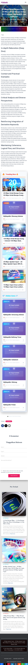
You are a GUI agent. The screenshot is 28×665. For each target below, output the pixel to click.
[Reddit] (19, 664)
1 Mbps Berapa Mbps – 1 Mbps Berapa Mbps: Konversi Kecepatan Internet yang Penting (14, 617)
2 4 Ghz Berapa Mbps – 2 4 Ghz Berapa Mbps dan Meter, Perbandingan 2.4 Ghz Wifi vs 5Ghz (13, 522)
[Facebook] (2, 664)
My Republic (8, 421)
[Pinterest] (9, 664)
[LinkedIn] (12, 664)
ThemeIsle (19, 661)
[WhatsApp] (23, 664)
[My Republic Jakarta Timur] (5, 2)
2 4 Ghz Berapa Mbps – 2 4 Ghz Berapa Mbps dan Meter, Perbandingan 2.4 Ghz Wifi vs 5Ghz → (14, 649)
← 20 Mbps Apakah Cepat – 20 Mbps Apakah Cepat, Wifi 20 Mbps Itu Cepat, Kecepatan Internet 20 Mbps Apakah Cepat (14, 643)
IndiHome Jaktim (7, 658)
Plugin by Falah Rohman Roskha (15, 416)
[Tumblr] (16, 664)
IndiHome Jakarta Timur (18, 658)
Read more (12, 533)
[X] (5, 664)
